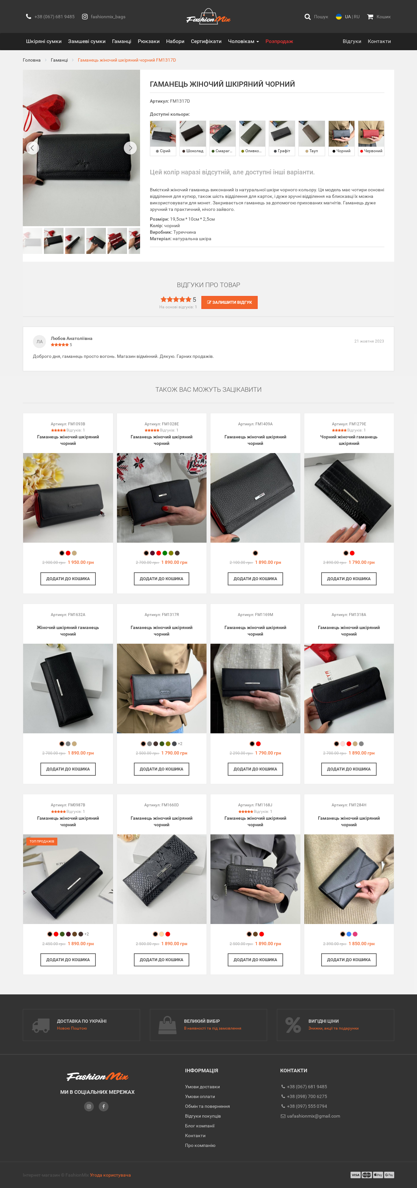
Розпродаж (279, 41)
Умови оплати (200, 1096)
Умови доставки (202, 1086)
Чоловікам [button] (242, 41)
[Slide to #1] (32, 241)
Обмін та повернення (207, 1106)
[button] (316, 16)
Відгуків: (75, 430)
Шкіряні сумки (44, 41)
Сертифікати (206, 41)
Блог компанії (199, 1125)
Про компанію (200, 1145)
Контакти (379, 41)
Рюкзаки (149, 41)
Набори (175, 41)
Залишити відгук (231, 302)
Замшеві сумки (87, 41)
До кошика (68, 578)
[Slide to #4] (117, 241)
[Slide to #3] (96, 241)
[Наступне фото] (130, 147)
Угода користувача (110, 1175)
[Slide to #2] (75, 241)
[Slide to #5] (138, 241)
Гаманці (121, 41)
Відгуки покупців (203, 1116)
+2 (180, 744)
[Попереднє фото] (32, 147)
